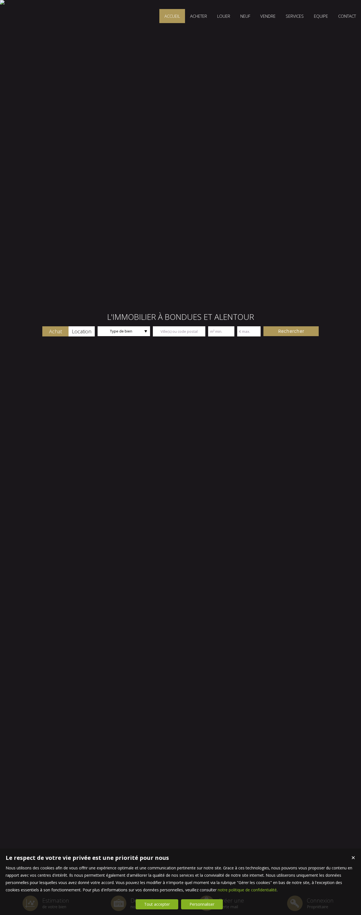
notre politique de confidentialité (247, 889)
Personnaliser (202, 904)
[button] (55, 331)
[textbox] (179, 331)
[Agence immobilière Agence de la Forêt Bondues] (2, 2)
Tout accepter (157, 904)
